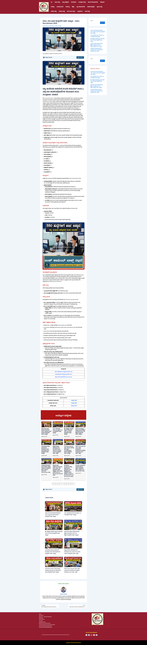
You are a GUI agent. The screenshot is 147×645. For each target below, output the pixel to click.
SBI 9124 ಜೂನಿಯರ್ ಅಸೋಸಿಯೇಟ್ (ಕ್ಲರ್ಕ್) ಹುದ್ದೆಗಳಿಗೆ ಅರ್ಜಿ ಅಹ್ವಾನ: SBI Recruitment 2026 (80, 529)
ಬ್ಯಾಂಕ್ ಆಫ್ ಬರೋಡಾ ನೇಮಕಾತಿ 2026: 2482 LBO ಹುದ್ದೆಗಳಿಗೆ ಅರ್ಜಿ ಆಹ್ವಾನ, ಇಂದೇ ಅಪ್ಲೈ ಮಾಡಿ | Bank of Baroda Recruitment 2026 (58, 531)
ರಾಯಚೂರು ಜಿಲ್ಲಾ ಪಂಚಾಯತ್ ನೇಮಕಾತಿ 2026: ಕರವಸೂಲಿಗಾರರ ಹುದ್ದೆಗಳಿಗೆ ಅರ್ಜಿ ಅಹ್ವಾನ (45, 510)
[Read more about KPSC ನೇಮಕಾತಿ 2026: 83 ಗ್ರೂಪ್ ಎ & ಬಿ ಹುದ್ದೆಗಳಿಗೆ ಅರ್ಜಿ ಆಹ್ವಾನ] (73, 567)
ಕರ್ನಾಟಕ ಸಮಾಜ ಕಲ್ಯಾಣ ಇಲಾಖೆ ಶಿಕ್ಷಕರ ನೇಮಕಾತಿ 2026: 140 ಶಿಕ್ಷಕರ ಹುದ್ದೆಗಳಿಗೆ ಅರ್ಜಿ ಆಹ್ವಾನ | (80, 492)
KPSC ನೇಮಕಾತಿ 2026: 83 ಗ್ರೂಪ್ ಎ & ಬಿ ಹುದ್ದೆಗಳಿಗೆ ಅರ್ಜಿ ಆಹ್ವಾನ (57, 491)
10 (69, 544)
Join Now (81, 57)
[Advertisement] (63, 132)
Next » (72, 544)
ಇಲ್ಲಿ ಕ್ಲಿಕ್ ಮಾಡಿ (74, 461)
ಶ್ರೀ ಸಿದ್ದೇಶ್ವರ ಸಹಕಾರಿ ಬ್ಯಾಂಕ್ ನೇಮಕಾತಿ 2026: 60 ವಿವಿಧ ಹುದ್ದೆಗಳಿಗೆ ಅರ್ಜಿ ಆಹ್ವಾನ (68, 492)
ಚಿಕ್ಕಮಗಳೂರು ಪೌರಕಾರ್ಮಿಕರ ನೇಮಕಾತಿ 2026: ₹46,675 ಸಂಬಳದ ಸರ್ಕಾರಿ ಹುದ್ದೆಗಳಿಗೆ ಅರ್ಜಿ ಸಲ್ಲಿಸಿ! (57, 510)
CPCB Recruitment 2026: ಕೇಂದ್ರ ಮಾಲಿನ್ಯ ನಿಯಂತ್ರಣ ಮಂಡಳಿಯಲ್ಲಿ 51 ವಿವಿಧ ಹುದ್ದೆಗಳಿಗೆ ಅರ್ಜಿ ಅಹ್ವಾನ (69, 510)
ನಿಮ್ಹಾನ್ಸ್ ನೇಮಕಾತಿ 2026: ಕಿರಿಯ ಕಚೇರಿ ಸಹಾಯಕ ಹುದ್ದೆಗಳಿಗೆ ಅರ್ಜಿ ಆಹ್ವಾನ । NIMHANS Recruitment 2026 (46, 529)
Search (91, 20)
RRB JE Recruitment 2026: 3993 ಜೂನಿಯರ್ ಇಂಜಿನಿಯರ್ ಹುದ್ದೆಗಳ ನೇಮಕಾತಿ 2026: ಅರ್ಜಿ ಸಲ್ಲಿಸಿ (80, 510)
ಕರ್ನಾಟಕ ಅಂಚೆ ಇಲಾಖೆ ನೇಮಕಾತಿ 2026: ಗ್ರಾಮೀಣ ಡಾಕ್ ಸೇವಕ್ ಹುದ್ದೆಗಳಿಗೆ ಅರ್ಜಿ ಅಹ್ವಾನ (46, 492)
